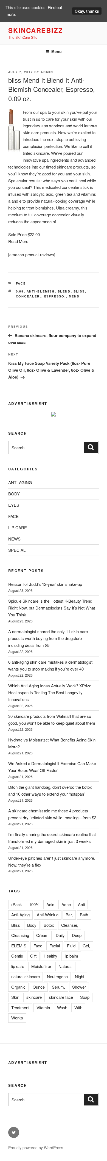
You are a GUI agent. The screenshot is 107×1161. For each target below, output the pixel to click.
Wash (62, 1007)
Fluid (71, 945)
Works (17, 1018)
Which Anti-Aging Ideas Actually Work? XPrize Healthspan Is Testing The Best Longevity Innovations (49, 692)
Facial (54, 945)
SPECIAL (17, 550)
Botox (49, 925)
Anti (81, 904)
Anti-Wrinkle (47, 914)
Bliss (79, 291)
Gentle (17, 956)
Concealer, (28, 296)
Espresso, (55, 296)
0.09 (20, 291)
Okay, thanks (87, 11)
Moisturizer (41, 966)
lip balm (71, 956)
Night (79, 976)
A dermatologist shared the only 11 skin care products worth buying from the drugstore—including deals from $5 (48, 638)
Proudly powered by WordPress (35, 1147)
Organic (18, 987)
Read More (18, 241)
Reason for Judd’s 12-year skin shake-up (45, 584)
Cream (42, 935)
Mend (74, 296)
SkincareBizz (35, 30)
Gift (33, 956)
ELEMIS (18, 945)
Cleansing (20, 935)
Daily (60, 935)
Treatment (20, 1007)
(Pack (16, 904)
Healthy (50, 956)
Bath (84, 914)
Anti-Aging (20, 914)
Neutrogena (57, 976)
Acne (66, 904)
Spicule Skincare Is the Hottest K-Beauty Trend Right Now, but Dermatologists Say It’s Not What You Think (51, 607)
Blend (64, 291)
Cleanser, (69, 925)
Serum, (58, 987)
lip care (17, 966)
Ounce (39, 987)
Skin (15, 997)
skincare (34, 997)
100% (34, 904)
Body (31, 925)
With (78, 1007)
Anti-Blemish (41, 291)
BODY (14, 494)
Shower (79, 987)
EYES (13, 505)
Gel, (86, 945)
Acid (50, 904)
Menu (56, 51)
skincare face (61, 997)
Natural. (65, 966)
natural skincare (25, 976)
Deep (76, 935)
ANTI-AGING (20, 482)
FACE (21, 283)
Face (37, 945)
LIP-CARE (17, 527)
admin (47, 72)
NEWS (14, 539)
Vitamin (43, 1007)
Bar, (69, 914)
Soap (84, 997)
